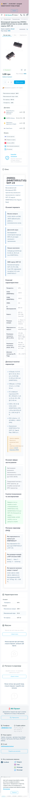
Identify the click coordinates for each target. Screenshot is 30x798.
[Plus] (11, 82)
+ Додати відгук (14, 634)
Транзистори (16, 19)
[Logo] (8, 15)
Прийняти (14, 792)
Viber (18, 764)
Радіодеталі (7, 19)
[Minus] (5, 82)
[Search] (24, 15)
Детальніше (6, 789)
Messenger (20, 770)
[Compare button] (25, 70)
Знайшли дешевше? (7, 76)
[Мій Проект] (14, 709)
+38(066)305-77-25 (6, 728)
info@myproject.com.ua (7, 746)
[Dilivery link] (24, 112)
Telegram (19, 762)
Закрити (14, 10)
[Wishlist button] (21, 70)
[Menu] (2, 15)
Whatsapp (19, 767)
